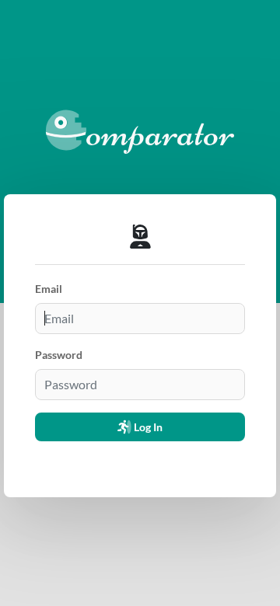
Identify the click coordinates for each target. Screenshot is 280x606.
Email (48, 288)
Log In (147, 427)
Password (58, 354)
